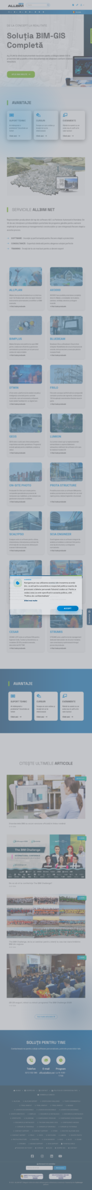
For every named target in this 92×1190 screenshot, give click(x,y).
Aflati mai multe (30, 601)
